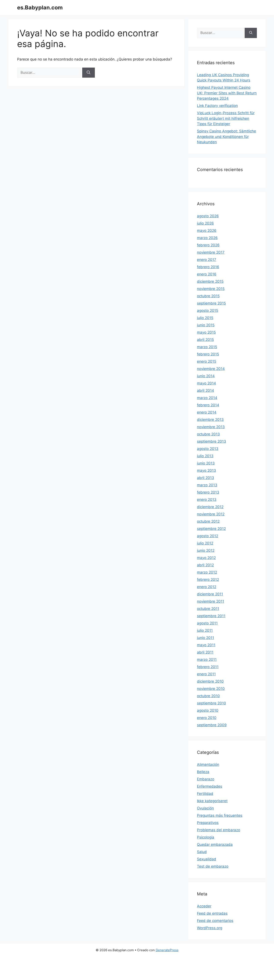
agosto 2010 (207, 710)
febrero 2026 (208, 245)
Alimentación (208, 764)
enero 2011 (206, 674)
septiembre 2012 (211, 529)
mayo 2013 (206, 470)
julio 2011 (205, 630)
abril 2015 (205, 339)
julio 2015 (205, 318)
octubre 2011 (208, 608)
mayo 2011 (206, 645)
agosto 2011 (207, 623)
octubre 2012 (208, 521)
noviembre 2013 (211, 427)
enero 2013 (206, 499)
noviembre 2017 (211, 252)
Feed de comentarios (215, 921)
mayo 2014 (206, 383)
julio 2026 (205, 223)
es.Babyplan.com (40, 7)
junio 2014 (206, 376)
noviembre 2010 (211, 688)
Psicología (205, 837)
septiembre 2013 (211, 441)
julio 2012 (205, 543)
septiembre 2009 (212, 725)
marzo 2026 (207, 238)
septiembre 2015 (211, 303)
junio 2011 (205, 638)
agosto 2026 (208, 216)
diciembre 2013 (210, 419)
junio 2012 (205, 550)
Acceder (204, 906)
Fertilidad (205, 793)
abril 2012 (205, 565)
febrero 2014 (208, 405)
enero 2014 (206, 412)
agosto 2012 (207, 536)
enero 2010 (206, 718)
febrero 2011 (208, 667)
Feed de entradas (212, 913)
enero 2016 (206, 274)
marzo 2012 (207, 572)
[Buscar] (88, 73)
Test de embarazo (212, 866)
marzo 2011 (207, 659)
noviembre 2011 (210, 601)
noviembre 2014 (211, 369)
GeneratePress (167, 950)
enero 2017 (206, 259)
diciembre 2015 (210, 281)
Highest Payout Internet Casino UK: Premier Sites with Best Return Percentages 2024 (227, 93)
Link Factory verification (217, 106)
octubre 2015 (208, 296)
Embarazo (205, 779)
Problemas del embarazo (218, 830)
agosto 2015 (207, 310)
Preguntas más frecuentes (219, 815)
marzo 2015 (207, 347)
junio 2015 (205, 325)
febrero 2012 (208, 579)
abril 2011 (205, 652)
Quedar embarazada (215, 844)
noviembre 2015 (211, 289)
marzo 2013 (207, 485)
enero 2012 (206, 587)
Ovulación (205, 808)
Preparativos (208, 823)
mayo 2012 (206, 558)
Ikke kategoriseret (212, 801)
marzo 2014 (207, 398)
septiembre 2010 (211, 703)
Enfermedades (209, 786)
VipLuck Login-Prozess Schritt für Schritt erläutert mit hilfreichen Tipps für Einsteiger (226, 118)
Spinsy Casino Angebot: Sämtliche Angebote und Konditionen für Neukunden (226, 136)
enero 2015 (206, 361)
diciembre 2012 (210, 507)
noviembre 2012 (211, 514)
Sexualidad (206, 859)
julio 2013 (205, 456)
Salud (202, 852)
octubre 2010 (208, 696)
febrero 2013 (208, 492)
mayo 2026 (206, 230)
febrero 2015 (208, 354)
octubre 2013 (208, 434)
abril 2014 (205, 390)
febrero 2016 (208, 267)
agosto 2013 (207, 449)
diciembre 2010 (210, 681)
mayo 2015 (206, 332)
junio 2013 (206, 463)
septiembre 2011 (211, 616)
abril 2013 (205, 478)
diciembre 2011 (210, 594)
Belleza (203, 772)
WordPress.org (209, 928)
